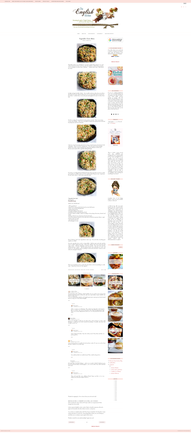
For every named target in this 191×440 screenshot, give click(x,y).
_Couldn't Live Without (116, 371)
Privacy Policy (46, 1)
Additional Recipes (109, 33)
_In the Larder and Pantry (116, 369)
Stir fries (87, 269)
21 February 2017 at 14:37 (77, 306)
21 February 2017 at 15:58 (74, 341)
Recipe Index (38, 1)
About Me (84, 33)
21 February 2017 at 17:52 (77, 331)
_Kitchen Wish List (115, 373)
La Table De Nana (73, 291)
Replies (73, 303)
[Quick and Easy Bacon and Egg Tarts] (115, 337)
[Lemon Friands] (115, 321)
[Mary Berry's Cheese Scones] (115, 352)
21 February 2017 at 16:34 (74, 361)
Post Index (68, 1)
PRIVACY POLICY (115, 61)
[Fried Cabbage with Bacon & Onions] (115, 289)
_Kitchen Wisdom (114, 367)
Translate (113, 123)
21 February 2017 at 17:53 (77, 373)
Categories (99, 33)
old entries (102, 422)
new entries (71, 422)
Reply (69, 300)
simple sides (83, 269)
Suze (71, 340)
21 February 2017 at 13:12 (74, 292)
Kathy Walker (72, 318)
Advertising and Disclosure (58, 1)
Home (78, 33)
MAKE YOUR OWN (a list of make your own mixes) (22, 1)
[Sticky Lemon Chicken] (115, 305)
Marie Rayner (75, 305)
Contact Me (7, 1)
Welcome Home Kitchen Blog (115, 361)
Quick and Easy (77, 269)
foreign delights (71, 269)
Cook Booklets (91, 33)
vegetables (92, 269)
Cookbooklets (112, 362)
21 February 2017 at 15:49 (74, 319)
